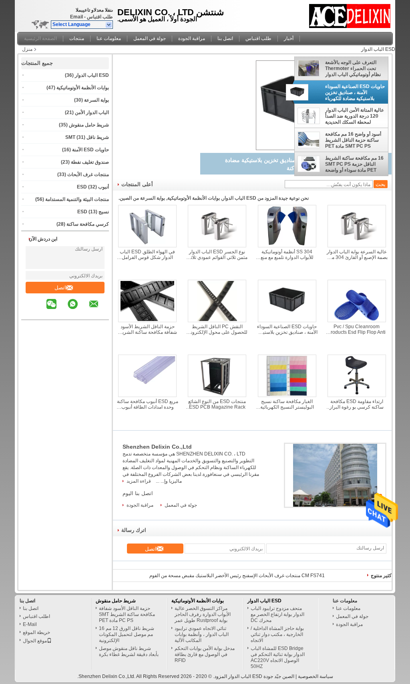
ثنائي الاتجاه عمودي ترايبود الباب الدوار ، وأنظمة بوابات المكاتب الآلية (202, 634)
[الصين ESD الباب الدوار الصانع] (350, 14)
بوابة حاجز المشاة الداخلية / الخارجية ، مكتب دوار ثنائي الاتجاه (277, 634)
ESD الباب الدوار (92, 75)
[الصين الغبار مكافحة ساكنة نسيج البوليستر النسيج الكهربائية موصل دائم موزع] (287, 376)
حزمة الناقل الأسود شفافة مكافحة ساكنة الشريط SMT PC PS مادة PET (127, 614)
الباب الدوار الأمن (92, 112)
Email (76, 17)
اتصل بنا (225, 38)
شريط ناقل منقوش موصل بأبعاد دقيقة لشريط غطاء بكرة (129, 651)
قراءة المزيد (139, 481)
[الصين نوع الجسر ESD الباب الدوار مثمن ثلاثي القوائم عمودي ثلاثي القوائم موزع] (217, 226)
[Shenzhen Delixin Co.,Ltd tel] (40, 312)
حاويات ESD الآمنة (90, 149)
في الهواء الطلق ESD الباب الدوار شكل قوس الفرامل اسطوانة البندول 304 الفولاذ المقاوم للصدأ (147, 254)
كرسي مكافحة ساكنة (87, 224)
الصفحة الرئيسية (40, 38)
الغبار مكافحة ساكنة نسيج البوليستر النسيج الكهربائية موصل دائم (287, 404)
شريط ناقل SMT (87, 137)
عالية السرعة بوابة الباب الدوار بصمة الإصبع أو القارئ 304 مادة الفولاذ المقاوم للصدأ (357, 254)
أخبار (288, 38)
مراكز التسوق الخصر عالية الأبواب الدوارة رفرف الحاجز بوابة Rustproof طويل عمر (203, 614)
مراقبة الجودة (191, 38)
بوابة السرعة (96, 100)
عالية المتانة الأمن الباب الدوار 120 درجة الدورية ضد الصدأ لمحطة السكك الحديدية (354, 116)
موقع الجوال (35, 641)
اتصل (60, 288)
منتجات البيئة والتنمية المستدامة (77, 199)
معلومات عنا (108, 38)
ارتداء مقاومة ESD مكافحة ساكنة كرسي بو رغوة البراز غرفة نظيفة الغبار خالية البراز (357, 404)
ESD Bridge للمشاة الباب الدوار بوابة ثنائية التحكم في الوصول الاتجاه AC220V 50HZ (278, 657)
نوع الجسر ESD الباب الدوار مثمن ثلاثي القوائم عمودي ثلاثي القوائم (217, 254)
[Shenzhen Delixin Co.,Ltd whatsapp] (78, 309)
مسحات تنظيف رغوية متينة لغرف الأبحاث (284, 575)
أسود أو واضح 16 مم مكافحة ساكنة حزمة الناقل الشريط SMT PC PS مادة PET (353, 140)
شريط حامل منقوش (89, 125)
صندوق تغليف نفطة (90, 162)
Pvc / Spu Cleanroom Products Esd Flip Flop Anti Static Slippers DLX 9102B (357, 329)
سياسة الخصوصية (315, 676)
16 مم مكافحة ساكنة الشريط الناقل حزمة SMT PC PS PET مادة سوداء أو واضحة (354, 164)
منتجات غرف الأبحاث (88, 174)
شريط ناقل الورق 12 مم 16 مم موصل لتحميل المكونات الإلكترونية (126, 634)
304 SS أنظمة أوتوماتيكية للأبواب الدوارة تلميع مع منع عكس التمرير (287, 254)
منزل (27, 49)
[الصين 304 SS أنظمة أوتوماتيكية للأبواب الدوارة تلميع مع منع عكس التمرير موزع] (287, 226)
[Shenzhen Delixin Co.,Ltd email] (99, 309)
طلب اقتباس (100, 17)
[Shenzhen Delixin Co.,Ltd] (109, 24)
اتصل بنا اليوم (138, 493)
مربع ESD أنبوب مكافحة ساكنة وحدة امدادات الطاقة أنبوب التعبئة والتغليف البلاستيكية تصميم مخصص (147, 404)
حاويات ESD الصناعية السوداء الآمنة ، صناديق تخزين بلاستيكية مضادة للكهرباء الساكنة (355, 92)
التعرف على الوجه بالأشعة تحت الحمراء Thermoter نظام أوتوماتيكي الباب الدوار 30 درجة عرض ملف (353, 68)
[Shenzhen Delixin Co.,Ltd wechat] (56, 309)
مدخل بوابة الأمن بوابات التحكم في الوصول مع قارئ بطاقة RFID (205, 654)
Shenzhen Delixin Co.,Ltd (157, 446)
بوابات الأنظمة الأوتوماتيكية (82, 87)
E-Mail (30, 624)
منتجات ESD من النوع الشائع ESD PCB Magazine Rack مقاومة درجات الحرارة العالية (217, 404)
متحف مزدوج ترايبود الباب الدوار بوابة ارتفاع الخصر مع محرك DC (277, 614)
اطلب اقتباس (36, 616)
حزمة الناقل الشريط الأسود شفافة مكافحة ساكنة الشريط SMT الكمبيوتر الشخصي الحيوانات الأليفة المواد (147, 329)
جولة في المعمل (149, 38)
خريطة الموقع (36, 632)
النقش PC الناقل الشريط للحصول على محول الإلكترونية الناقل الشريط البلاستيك (217, 329)
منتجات (76, 38)
